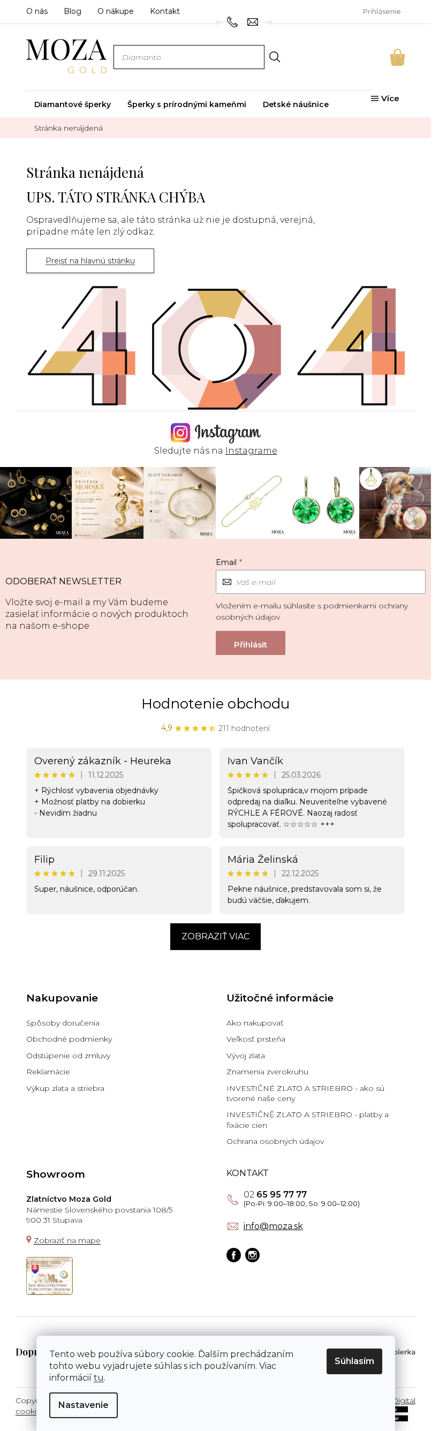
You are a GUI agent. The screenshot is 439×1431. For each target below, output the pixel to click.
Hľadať (274, 56)
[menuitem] (72, 104)
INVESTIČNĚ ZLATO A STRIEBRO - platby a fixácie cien (307, 1119)
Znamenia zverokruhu (267, 1071)
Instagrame (251, 451)
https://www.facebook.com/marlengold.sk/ (233, 1255)
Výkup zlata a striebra (65, 1088)
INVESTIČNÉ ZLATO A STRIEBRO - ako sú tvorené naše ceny (305, 1093)
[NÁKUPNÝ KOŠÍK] (383, 57)
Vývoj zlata (245, 1055)
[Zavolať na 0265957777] (233, 21)
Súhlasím (354, 1361)
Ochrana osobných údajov (275, 1141)
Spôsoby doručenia (63, 1023)
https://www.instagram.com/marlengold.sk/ (252, 1255)
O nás (37, 11)
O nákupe (115, 11)
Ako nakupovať (255, 1023)
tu (99, 1378)
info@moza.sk (273, 1226)
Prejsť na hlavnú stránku (90, 261)
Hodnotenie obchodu (215, 703)
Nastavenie (83, 1405)
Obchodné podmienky (69, 1039)
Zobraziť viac (215, 936)
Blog (72, 11)
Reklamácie (48, 1071)
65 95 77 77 (275, 1195)
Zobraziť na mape (67, 1240)
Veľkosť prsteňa (255, 1039)
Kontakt (165, 11)
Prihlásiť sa (250, 643)
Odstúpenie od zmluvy (68, 1055)
